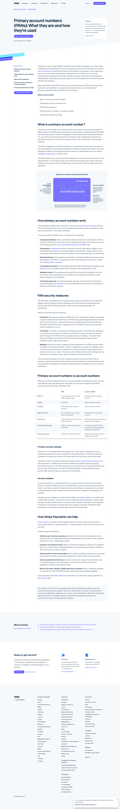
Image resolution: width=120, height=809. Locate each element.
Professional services (68, 751)
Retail (63, 756)
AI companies (65, 731)
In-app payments (66, 719)
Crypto (40, 719)
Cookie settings (90, 724)
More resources (20, 9)
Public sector (65, 754)
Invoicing (40, 731)
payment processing (88, 226)
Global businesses (67, 717)
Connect (40, 717)
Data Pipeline (42, 722)
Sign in (88, 3)
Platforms (64, 727)
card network (59, 283)
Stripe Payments (44, 522)
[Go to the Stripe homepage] (16, 697)
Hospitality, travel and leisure (70, 741)
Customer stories (90, 702)
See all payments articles (22, 628)
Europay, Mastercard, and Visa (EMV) (72, 245)
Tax (39, 756)
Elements (40, 724)
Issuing (40, 734)
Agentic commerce (67, 704)
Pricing (63, 3)
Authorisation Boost (44, 704)
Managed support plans (92, 752)
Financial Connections (44, 727)
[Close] (117, 800)
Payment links (42, 741)
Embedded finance (67, 712)
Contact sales (99, 3)
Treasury (40, 761)
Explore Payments (67, 671)
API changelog (65, 784)
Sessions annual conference (93, 709)
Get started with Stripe (23, 36)
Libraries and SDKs (67, 787)
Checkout (41, 712)
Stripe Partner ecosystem (69, 768)
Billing (39, 707)
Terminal (40, 758)
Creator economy (66, 734)
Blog (86, 704)
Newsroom (88, 738)
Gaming (63, 739)
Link (39, 736)
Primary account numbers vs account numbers (23, 83)
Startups (64, 702)
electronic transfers (84, 497)
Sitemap (87, 721)
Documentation (66, 777)
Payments (32, 9)
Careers (87, 736)
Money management (67, 724)
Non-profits (65, 749)
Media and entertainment (69, 746)
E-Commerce (65, 709)
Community (88, 707)
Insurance (64, 744)
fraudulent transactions (46, 154)
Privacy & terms (90, 712)
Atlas (39, 702)
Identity (40, 729)
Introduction (18, 66)
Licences (88, 719)
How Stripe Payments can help (24, 87)
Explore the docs (90, 667)
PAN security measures (21, 79)
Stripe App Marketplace (68, 765)
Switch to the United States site (85, 804)
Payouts (40, 746)
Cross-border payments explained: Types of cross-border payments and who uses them (68, 624)
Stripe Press (89, 741)
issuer (42, 134)
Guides (87, 700)
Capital (40, 709)
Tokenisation (55, 248)
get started (42, 578)
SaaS (62, 729)
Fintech (63, 736)
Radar (39, 749)
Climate (40, 714)
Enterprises (64, 700)
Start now (18, 672)
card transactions (44, 71)
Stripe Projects (66, 789)
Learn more (89, 36)
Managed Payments (44, 739)
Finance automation (67, 714)
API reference (65, 779)
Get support (89, 750)
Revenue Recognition (44, 751)
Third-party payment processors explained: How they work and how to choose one (66, 629)
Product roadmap (90, 733)
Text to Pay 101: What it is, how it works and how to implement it (60, 627)
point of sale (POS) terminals (86, 461)
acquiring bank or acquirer (52, 262)
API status (64, 782)
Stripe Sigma (41, 754)
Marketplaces (65, 722)
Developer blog (66, 792)
